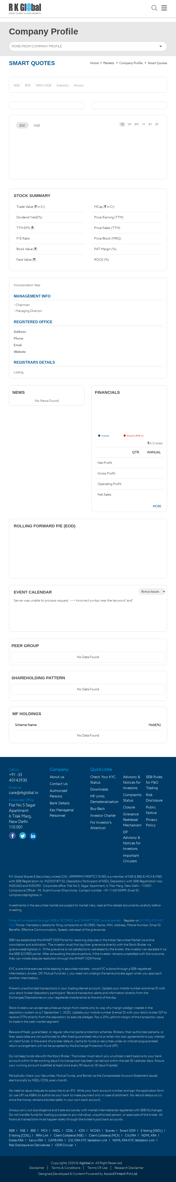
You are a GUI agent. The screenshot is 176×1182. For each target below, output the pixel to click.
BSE (22, 125)
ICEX (82, 1131)
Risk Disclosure (154, 797)
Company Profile (131, 63)
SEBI (12, 1131)
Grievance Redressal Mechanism (132, 819)
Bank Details (59, 803)
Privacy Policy (151, 822)
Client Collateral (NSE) (69, 1135)
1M (129, 124)
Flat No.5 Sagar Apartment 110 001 (22, 816)
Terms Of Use (97, 1168)
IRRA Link (42, 1135)
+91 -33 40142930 (18, 777)
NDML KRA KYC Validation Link (134, 1140)
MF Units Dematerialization (104, 799)
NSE (37, 125)
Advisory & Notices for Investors (131, 782)
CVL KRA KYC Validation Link (87, 1140)
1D (122, 124)
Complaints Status (132, 797)
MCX (44, 1131)
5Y (157, 124)
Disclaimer (36, 1168)
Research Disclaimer (129, 1168)
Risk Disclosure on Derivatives (29, 1145)
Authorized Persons (58, 793)
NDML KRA (149, 1135)
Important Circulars (131, 858)
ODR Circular (64, 1145)
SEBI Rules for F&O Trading (154, 782)
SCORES (146, 920)
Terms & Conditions (65, 1168)
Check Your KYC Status (103, 780)
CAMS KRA (55, 1140)
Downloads (99, 789)
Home (94, 63)
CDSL (69, 1131)
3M (136, 124)
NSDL (56, 1131)
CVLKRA (130, 1135)
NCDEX (95, 1131)
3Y (150, 124)
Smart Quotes (157, 63)
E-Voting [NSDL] (151, 1131)
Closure (129, 807)
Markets (109, 63)
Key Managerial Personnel (62, 813)
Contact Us (59, 784)
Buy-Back (97, 808)
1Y (143, 124)
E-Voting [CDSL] (19, 1135)
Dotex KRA (16, 1140)
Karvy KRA (36, 1140)
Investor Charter (103, 815)
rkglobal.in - (87, 1163)
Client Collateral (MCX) (104, 1135)
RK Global (25, 8)
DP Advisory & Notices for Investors (131, 840)
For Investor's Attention (100, 825)
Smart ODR (127, 1131)
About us (57, 777)
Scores (110, 1131)
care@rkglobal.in (23, 792)
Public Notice (151, 810)
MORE (157, 506)
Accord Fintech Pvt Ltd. (121, 1174)
